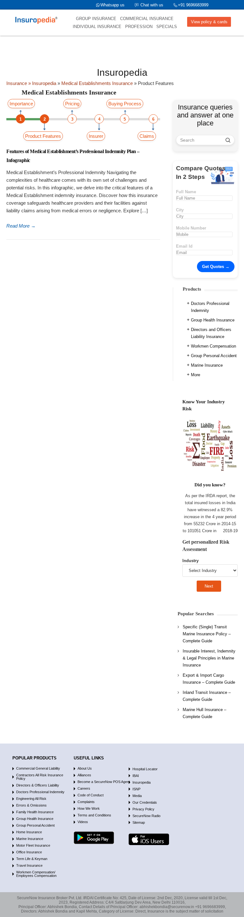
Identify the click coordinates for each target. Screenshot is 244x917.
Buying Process (124, 103)
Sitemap (138, 822)
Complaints (86, 802)
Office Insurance (29, 852)
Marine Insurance (207, 365)
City (180, 210)
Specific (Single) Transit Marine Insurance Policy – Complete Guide (207, 633)
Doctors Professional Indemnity (210, 307)
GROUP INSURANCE (96, 18)
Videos (83, 822)
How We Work (89, 808)
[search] (228, 140)
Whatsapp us (112, 5)
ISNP (136, 789)
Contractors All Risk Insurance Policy (39, 776)
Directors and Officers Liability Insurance (211, 333)
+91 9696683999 (193, 5)
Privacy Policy (143, 809)
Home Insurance (29, 832)
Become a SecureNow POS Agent (104, 782)
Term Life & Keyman (31, 859)
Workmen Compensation (213, 346)
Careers (84, 788)
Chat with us (151, 5)
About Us (85, 768)
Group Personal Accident (214, 355)
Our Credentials (144, 802)
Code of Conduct (91, 795)
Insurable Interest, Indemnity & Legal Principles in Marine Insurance (209, 658)
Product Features (43, 136)
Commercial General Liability (38, 768)
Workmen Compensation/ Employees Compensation (36, 874)
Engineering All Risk (31, 799)
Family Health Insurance (35, 812)
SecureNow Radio (146, 816)
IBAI (135, 776)
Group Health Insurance (212, 320)
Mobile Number (191, 228)
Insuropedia (141, 782)
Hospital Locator (145, 769)
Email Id (184, 246)
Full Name (186, 191)
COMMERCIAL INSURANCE (146, 18)
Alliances (84, 775)
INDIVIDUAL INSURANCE (97, 26)
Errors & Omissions (31, 805)
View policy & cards (209, 21)
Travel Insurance (29, 865)
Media (137, 796)
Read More (21, 226)
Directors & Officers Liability (37, 785)
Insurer (96, 136)
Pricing (72, 103)
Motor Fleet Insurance (33, 845)
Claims (146, 136)
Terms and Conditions (94, 815)
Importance (21, 103)
